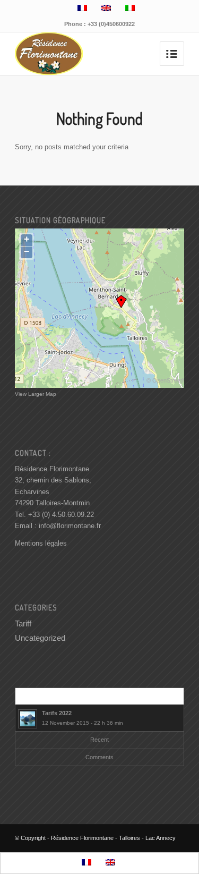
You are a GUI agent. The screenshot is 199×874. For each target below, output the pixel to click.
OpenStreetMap (172, 380)
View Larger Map (35, 394)
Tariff (23, 623)
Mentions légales (41, 543)
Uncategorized (40, 637)
